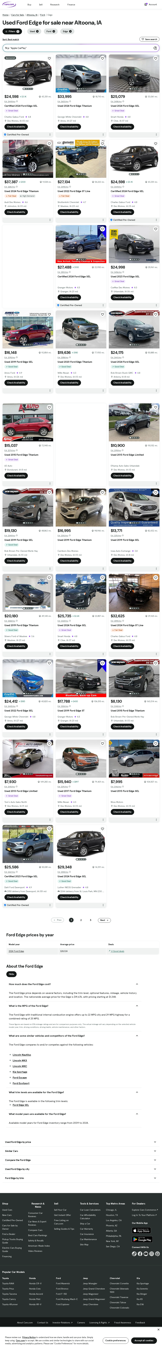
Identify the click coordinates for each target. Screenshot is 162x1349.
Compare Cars (35, 1230)
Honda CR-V (35, 1283)
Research (54, 4)
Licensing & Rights (98, 1322)
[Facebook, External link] (140, 1253)
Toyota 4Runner (10, 1304)
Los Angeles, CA (114, 1220)
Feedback (140, 1322)
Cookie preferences (115, 1340)
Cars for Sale (17, 14)
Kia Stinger (142, 1293)
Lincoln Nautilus (22, 1054)
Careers (81, 1322)
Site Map (84, 1244)
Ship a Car (85, 1223)
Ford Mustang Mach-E (67, 1299)
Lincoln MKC (20, 1066)
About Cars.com (25, 1322)
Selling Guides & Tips (64, 1228)
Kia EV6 (140, 1304)
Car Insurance (87, 1234)
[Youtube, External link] (146, 1253)
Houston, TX (112, 1215)
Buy (29, 4)
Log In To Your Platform (143, 1215)
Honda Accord (36, 1293)
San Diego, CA (113, 1246)
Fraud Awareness (122, 1322)
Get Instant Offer (62, 1215)
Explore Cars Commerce (144, 1209)
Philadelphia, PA (113, 1236)
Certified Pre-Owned (12, 1220)
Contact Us (42, 1322)
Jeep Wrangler (90, 1283)
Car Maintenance (88, 1239)
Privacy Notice (29, 1337)
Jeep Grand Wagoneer (94, 1299)
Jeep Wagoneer (90, 1293)
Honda (32, 1278)
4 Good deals (117, 951)
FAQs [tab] (11, 974)
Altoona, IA (32, 14)
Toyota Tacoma (9, 1293)
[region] (81, 1337)
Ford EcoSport (21, 1083)
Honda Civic (35, 1288)
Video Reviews (35, 1251)
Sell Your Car (60, 1209)
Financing (7, 1256)
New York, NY (112, 1241)
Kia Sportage (20, 1071)
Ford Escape (20, 1077)
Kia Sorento (142, 1288)
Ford (42, 14)
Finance (71, 4)
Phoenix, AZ (111, 1225)
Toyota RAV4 (8, 1283)
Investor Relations (61, 1322)
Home (6, 14)
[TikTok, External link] (134, 1253)
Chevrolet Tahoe (118, 1302)
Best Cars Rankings (37, 1235)
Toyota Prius (8, 1288)
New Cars (7, 1215)
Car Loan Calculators (90, 1209)
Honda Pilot (34, 1299)
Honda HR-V (35, 1304)
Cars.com (20, 1340)
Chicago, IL (111, 1209)
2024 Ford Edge (16, 951)
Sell (40, 4)
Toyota (5, 1278)
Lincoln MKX (20, 1060)
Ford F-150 (61, 1293)
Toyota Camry (9, 1299)
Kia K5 (140, 1299)
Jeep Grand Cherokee (94, 1288)
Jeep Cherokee (90, 1304)
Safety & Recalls (36, 1240)
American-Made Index (39, 1245)
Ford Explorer (62, 1304)
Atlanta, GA (111, 1230)
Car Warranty (86, 1228)
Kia (138, 1278)
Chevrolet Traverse (119, 1297)
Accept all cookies (144, 1340)
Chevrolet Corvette (119, 1283)
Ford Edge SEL (21, 1104)
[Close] (158, 1329)
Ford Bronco (62, 1288)
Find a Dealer (8, 1234)
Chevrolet (115, 1278)
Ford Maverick (63, 1283)
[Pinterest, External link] (157, 1253)
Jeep (85, 1278)
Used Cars (7, 1209)
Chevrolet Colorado (119, 1307)
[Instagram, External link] (151, 1253)
